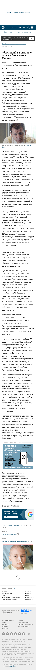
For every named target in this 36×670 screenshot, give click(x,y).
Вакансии (5, 628)
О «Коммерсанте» (8, 620)
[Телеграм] (3, 633)
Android (20, 620)
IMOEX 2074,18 (26, 32)
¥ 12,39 (18, 32)
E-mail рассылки (23, 626)
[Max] (23, 633)
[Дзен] (11, 633)
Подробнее (12, 666)
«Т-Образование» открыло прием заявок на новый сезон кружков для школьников (11, 597)
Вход (24, 27)
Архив (4, 622)
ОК (31, 38)
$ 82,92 (6, 32)
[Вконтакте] (7, 633)
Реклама (5, 626)
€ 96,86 (12, 32)
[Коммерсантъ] (3, 27)
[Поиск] (28, 27)
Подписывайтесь (11, 517)
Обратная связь (23, 622)
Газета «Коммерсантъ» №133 (12, 525)
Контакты (5, 624)
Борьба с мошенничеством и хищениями (14, 44)
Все (15, 588)
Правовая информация (25, 624)
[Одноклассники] (15, 633)
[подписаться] (18, 534)
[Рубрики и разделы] (32, 27)
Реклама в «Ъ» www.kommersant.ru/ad (18, 12)
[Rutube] (19, 633)
